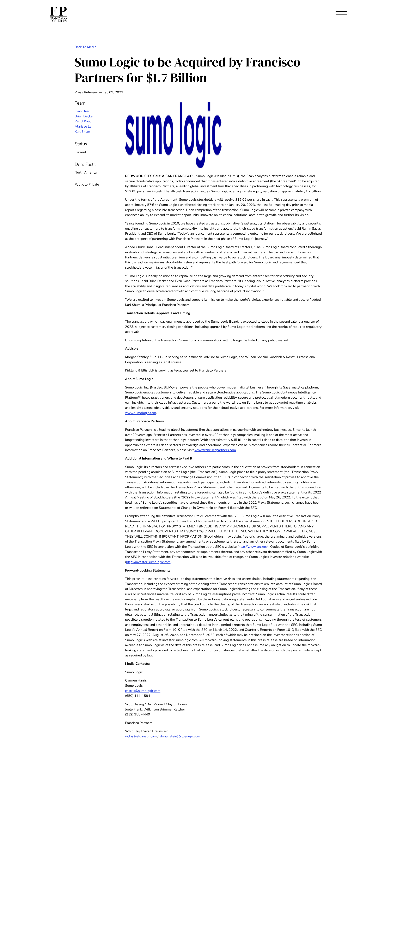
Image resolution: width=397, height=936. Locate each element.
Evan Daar (82, 111)
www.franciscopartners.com (215, 450)
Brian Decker (84, 116)
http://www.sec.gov (253, 546)
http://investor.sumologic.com (148, 562)
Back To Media (85, 47)
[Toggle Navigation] (341, 14)
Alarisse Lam (84, 126)
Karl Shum (82, 131)
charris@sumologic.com (142, 691)
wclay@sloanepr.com (141, 736)
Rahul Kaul (83, 121)
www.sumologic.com (140, 413)
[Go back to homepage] (58, 14)
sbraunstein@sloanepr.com (179, 736)
